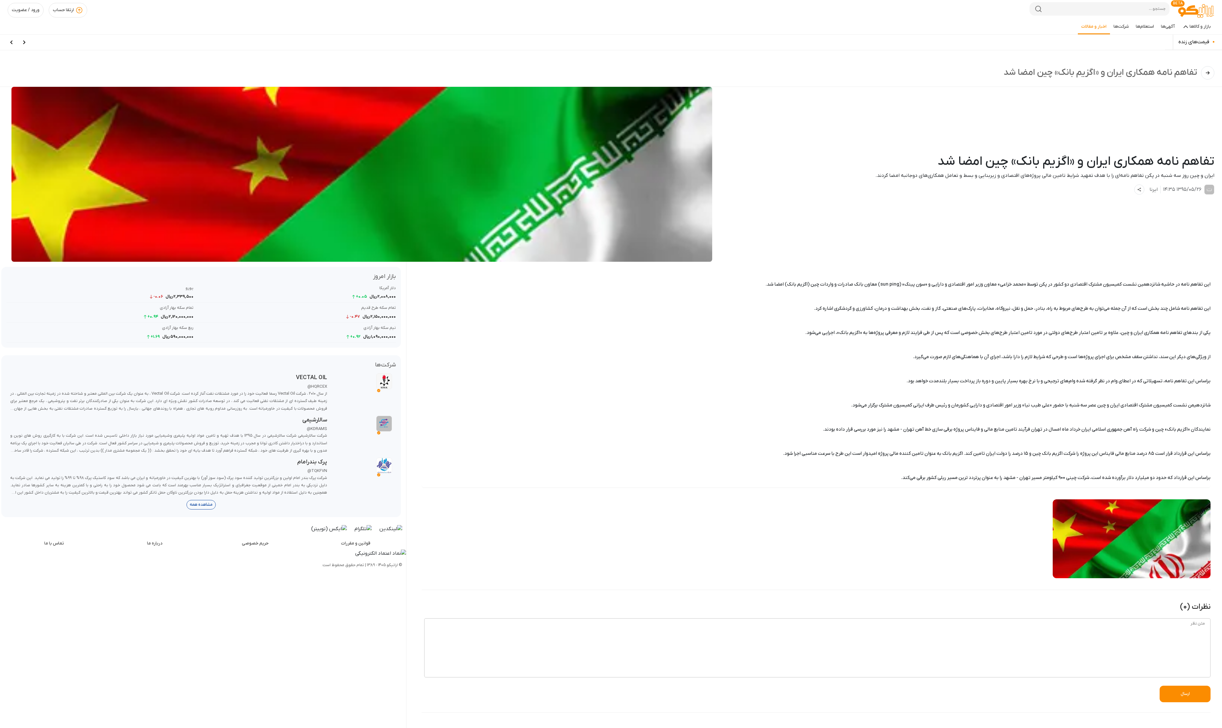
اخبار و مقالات (1093, 27)
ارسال (1185, 694)
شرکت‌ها (1121, 27)
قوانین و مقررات (355, 543)
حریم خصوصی (255, 543)
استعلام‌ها (1145, 27)
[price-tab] (24, 42)
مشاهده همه (201, 504)
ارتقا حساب (63, 10)
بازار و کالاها (1200, 27)
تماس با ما (54, 543)
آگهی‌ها (1168, 27)
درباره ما (154, 543)
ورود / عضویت (25, 10)
